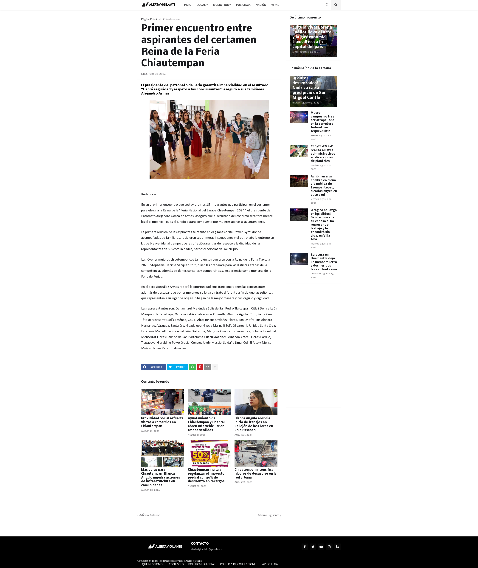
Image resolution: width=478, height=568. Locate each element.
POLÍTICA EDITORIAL (201, 564)
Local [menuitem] (201, 4)
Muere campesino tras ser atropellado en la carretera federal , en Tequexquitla (322, 122)
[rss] (337, 547)
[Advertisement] (313, 348)
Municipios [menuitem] (221, 4)
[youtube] (321, 547)
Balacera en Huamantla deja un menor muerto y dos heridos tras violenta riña (324, 262)
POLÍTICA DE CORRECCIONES (238, 564)
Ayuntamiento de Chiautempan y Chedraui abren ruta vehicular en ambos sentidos (207, 424)
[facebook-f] (305, 547)
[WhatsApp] (192, 367)
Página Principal (151, 19)
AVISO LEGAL (270, 564)
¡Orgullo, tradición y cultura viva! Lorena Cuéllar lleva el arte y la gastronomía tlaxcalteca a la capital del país (312, 35)
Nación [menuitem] (261, 4)
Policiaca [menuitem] (243, 4)
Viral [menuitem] (275, 4)
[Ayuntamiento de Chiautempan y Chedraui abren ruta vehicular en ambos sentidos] (209, 402)
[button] (327, 5)
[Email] (207, 367)
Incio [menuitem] (187, 4)
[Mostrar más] (215, 367)
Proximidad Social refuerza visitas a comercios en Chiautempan (162, 422)
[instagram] (329, 547)
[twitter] (313, 547)
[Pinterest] (200, 367)
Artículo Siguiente (268, 515)
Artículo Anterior (149, 515)
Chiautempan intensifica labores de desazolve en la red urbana (256, 473)
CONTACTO (176, 564)
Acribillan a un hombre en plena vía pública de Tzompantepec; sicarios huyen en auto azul (324, 185)
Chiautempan (171, 19)
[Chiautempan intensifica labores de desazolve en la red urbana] (256, 453)
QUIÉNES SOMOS (153, 564)
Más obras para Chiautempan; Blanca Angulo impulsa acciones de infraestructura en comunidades (160, 477)
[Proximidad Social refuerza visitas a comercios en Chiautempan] (162, 402)
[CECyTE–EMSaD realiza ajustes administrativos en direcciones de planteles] (299, 151)
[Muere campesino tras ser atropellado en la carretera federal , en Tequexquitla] (299, 117)
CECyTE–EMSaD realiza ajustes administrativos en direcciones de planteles (323, 154)
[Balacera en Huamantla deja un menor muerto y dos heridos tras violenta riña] (299, 259)
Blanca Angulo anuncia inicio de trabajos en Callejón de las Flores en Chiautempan (254, 424)
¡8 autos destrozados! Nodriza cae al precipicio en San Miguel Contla (309, 88)
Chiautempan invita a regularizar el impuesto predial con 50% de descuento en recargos (206, 475)
